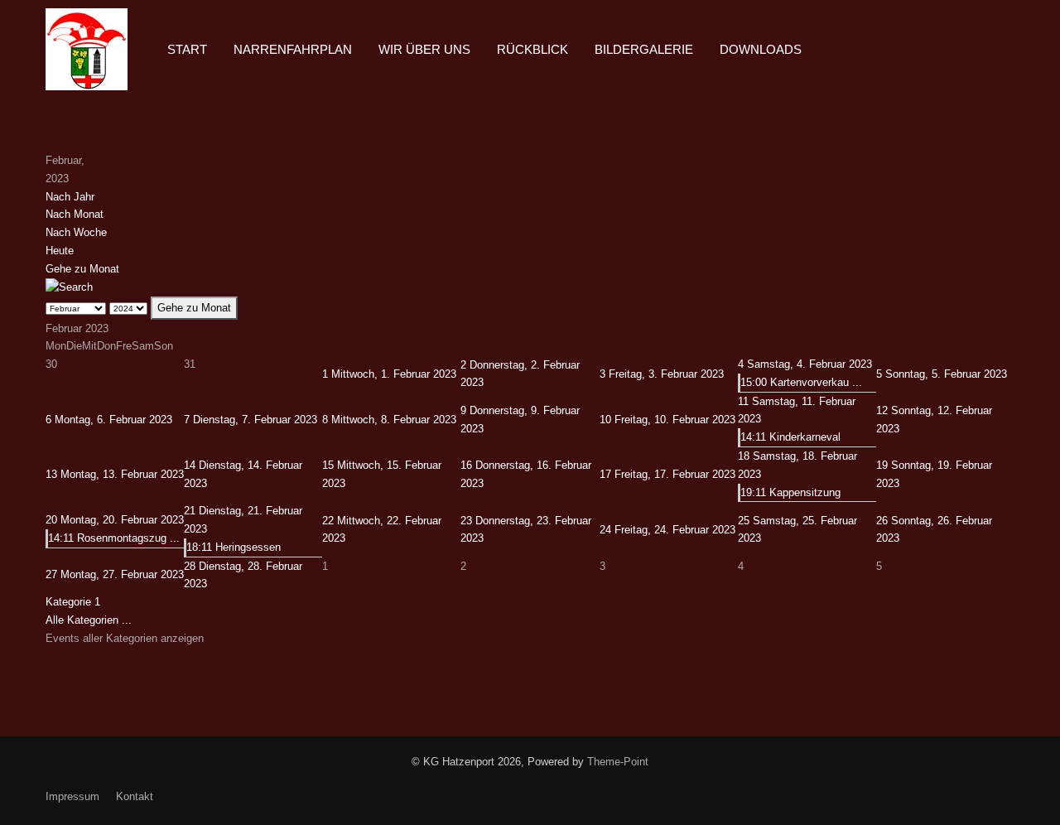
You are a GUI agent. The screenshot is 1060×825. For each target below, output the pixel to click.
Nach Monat (75, 214)
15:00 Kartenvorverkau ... (801, 382)
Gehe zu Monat (82, 269)
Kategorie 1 (73, 602)
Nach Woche (76, 232)
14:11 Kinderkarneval (790, 437)
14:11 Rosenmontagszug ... (114, 538)
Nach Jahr (70, 197)
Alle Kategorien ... (89, 620)
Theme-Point (617, 761)
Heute (60, 250)
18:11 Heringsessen (233, 547)
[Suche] (69, 286)
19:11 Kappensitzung (790, 492)
